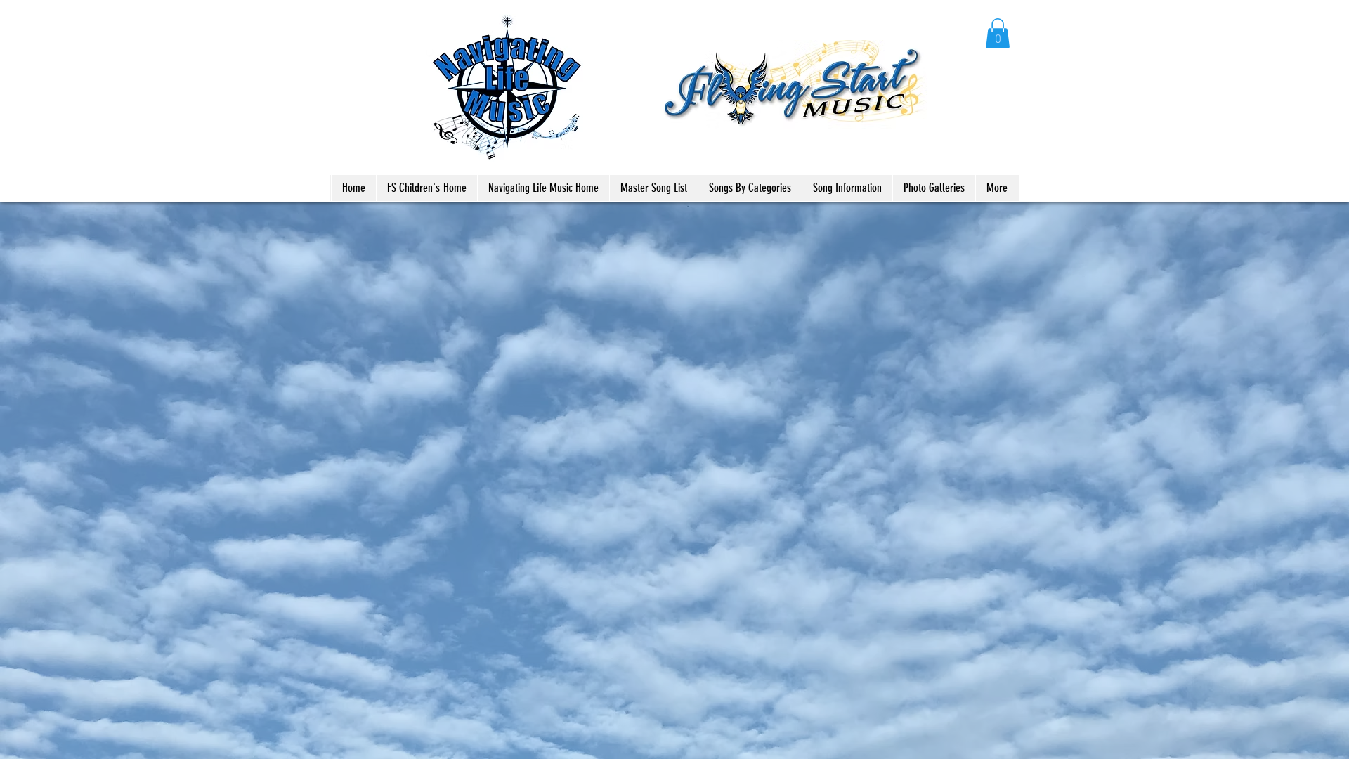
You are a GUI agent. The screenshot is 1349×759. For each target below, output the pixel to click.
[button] (997, 33)
